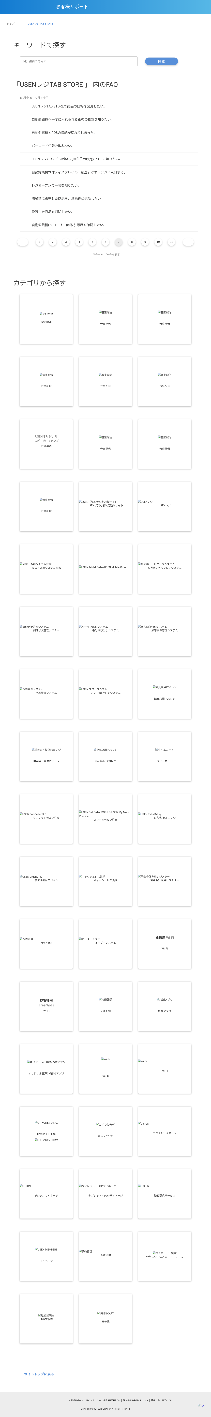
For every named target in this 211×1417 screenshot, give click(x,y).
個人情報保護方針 (112, 1400)
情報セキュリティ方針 (161, 1400)
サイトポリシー (93, 1400)
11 (171, 242)
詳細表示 (109, 106)
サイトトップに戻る (39, 1374)
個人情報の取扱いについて (136, 1400)
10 (158, 242)
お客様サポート (75, 1400)
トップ (11, 23)
